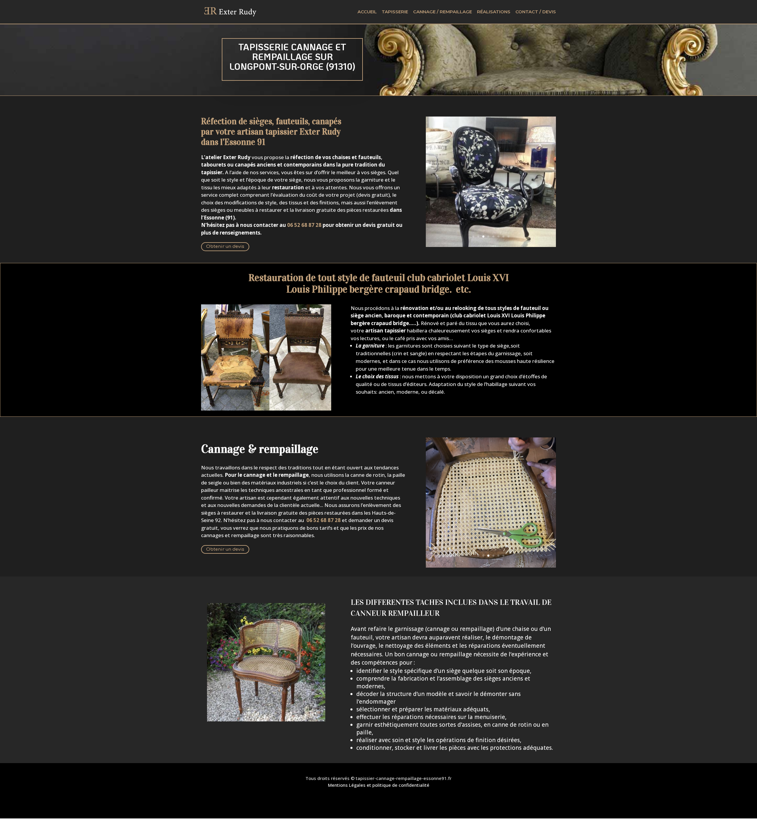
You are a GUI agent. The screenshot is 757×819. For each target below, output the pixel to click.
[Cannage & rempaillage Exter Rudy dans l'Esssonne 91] (491, 566)
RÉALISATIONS (493, 12)
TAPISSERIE (395, 12)
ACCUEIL (367, 12)
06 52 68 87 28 (323, 520)
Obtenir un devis (225, 246)
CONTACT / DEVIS (535, 12)
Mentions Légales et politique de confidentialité (378, 785)
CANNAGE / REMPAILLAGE (442, 12)
